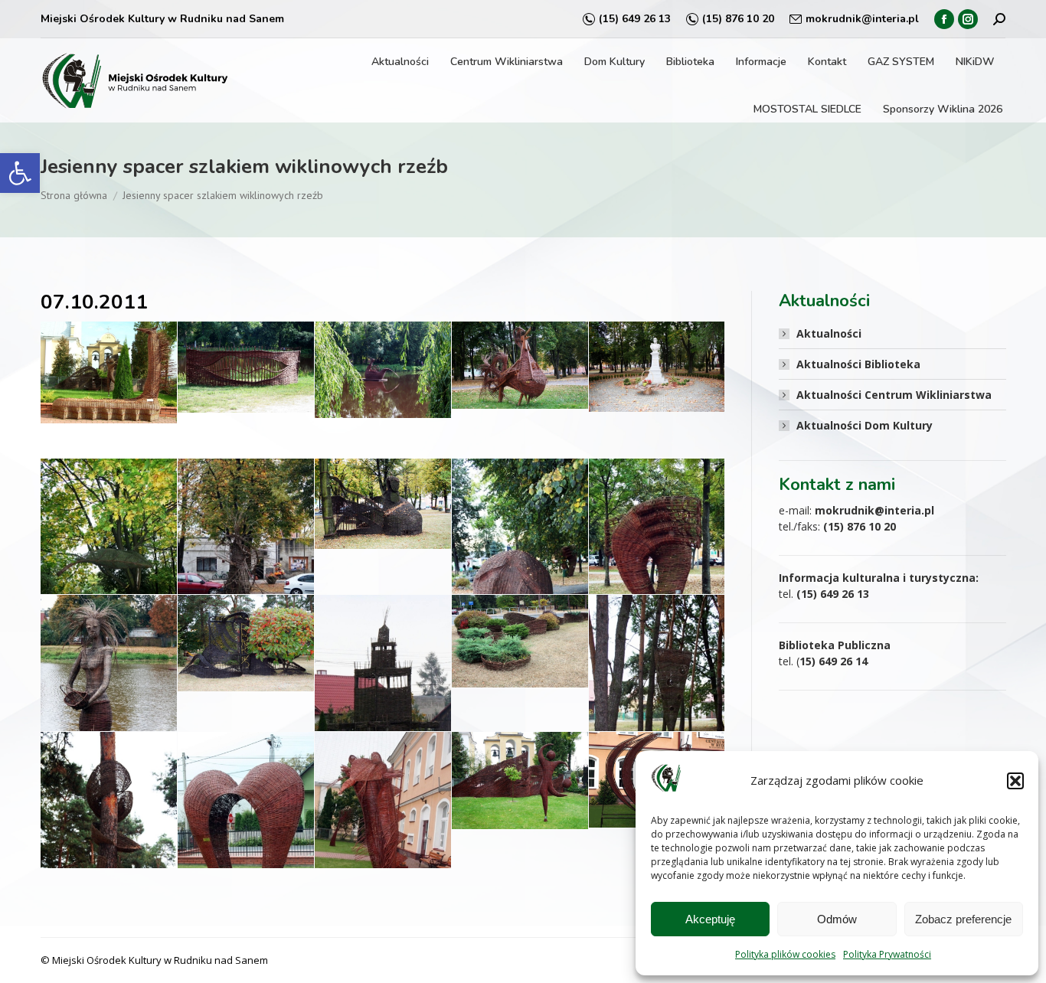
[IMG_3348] (656, 696)
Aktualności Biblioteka (858, 364)
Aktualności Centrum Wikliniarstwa (894, 394)
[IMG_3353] (246, 834)
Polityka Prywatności (887, 954)
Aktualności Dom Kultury (864, 425)
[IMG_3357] (383, 838)
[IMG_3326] (520, 563)
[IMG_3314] (656, 367)
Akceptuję (710, 919)
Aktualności (828, 333)
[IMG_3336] (246, 643)
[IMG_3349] (109, 834)
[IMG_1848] (383, 370)
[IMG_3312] (520, 365)
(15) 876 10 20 (738, 18)
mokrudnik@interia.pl (862, 18)
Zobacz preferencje (963, 919)
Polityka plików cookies (785, 954)
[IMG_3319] (246, 566)
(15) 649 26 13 (635, 18)
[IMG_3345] (520, 641)
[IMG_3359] (520, 780)
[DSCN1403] (109, 372)
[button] (20, 173)
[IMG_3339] (383, 693)
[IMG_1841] (246, 367)
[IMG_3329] (656, 560)
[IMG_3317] (109, 560)
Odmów (837, 919)
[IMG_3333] (109, 694)
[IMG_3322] (383, 504)
